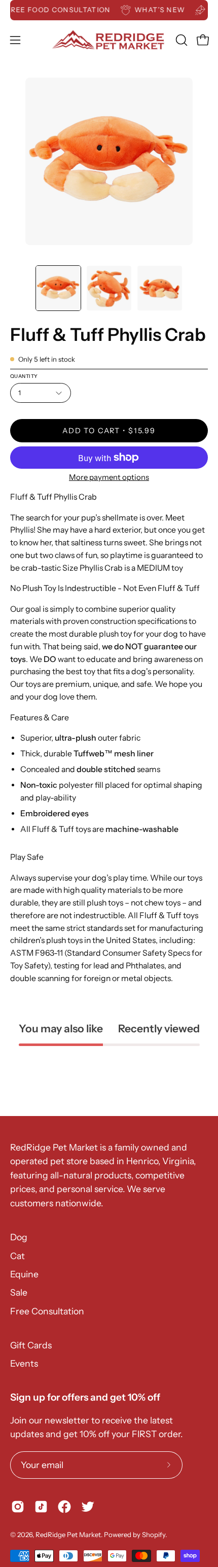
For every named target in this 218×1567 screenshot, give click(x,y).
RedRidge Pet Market (68, 1534)
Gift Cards (31, 1345)
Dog (18, 1237)
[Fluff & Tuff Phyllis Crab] (58, 288)
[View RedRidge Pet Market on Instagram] (17, 1506)
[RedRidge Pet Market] (109, 40)
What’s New (165, 10)
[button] (180, 40)
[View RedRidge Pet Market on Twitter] (87, 1506)
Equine (24, 1274)
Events (24, 1363)
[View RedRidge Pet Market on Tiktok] (41, 1506)
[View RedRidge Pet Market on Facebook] (64, 1506)
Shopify (153, 1534)
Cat (17, 1255)
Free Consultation (47, 1311)
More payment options (109, 477)
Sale (18, 1292)
